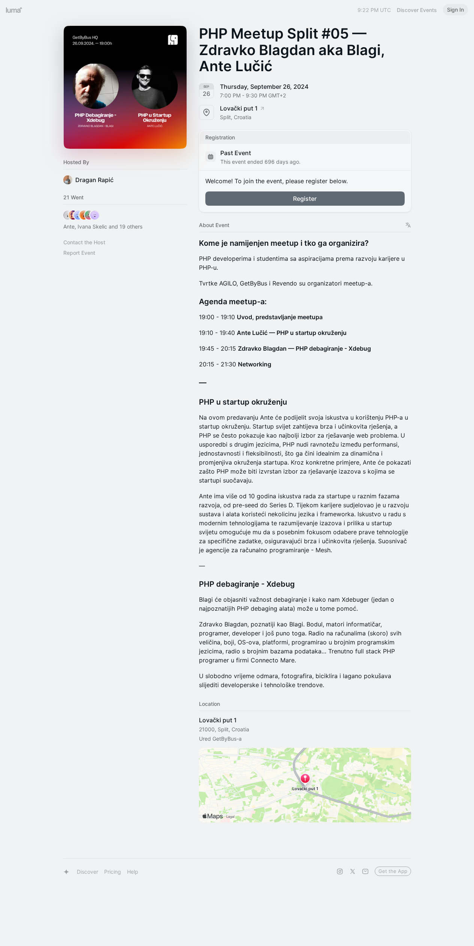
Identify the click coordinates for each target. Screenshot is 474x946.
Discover (87, 871)
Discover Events (417, 10)
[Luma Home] (14, 9)
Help (132, 871)
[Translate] (408, 225)
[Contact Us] (365, 871)
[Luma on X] (352, 871)
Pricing (112, 871)
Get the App (392, 871)
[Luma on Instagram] (339, 871)
